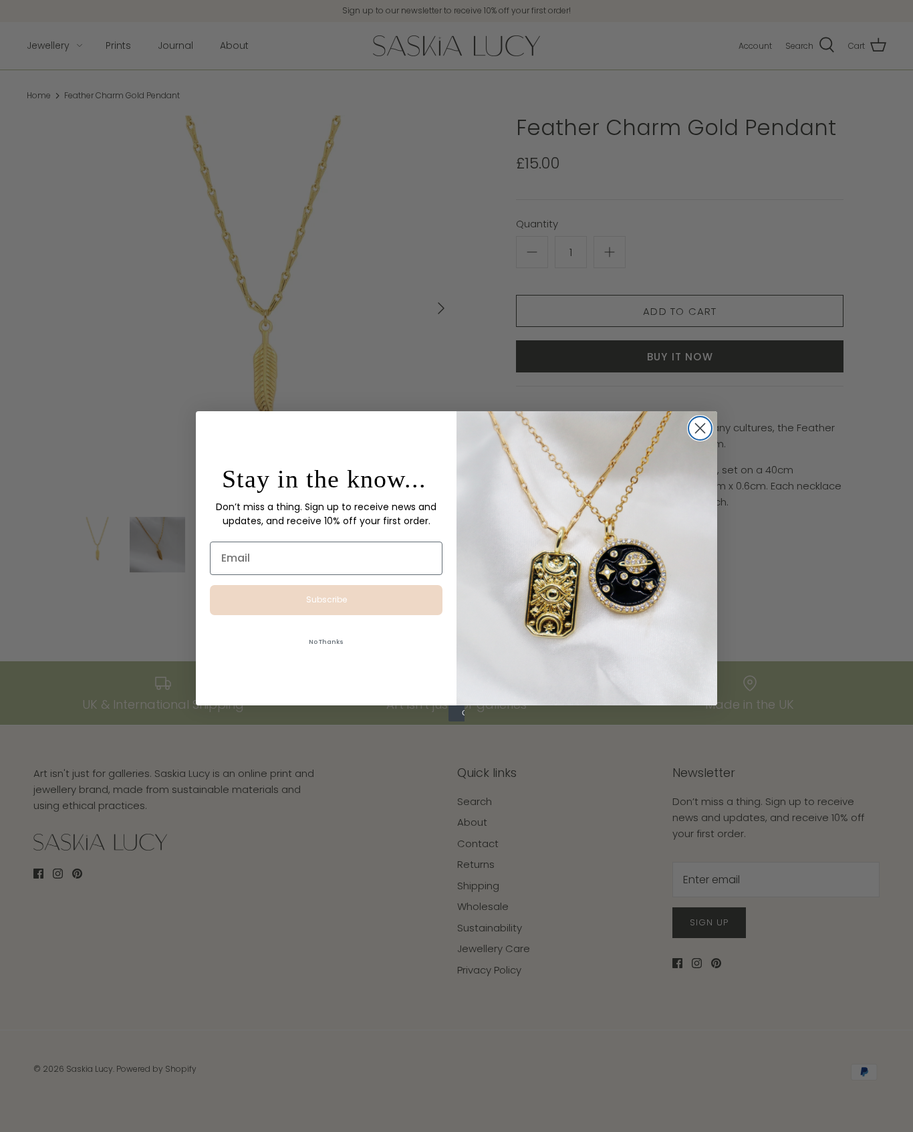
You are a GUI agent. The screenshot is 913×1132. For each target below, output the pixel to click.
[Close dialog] (700, 428)
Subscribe (326, 599)
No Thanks (326, 642)
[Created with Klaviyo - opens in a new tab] (456, 713)
